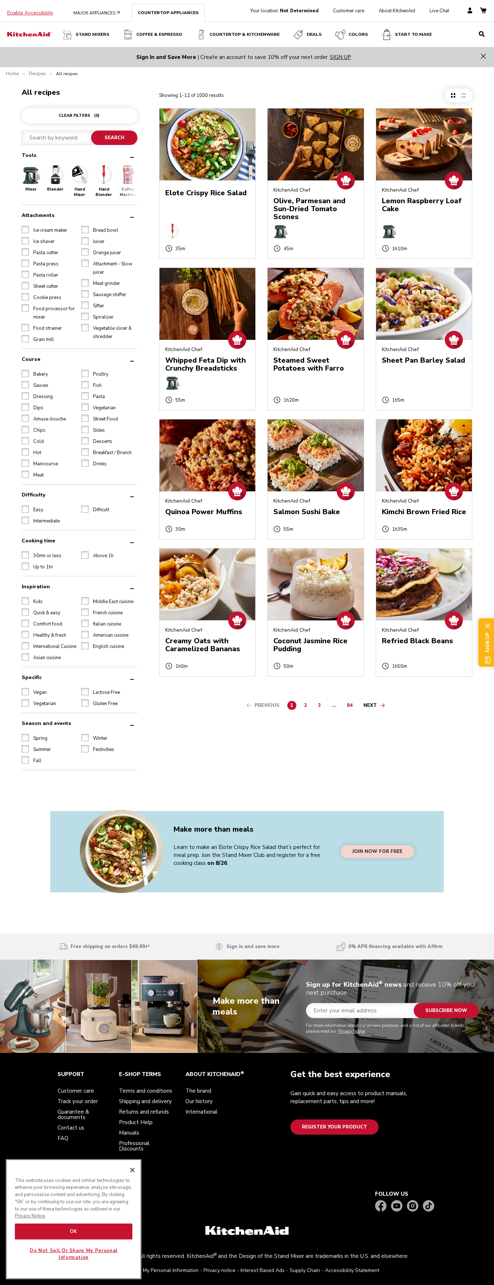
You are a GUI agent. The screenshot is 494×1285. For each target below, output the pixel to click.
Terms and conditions (145, 1090)
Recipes (37, 74)
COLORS (358, 34)
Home (12, 74)
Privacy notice (219, 1270)
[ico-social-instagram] (412, 1206)
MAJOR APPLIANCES (96, 13)
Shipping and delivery (145, 1101)
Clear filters (79, 115)
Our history (199, 1101)
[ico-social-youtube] (396, 1206)
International (201, 1111)
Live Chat (439, 11)
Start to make (413, 34)
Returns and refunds (144, 1111)
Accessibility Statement (352, 1270)
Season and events (46, 723)
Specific (32, 677)
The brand (198, 1090)
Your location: (284, 11)
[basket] (483, 11)
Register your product (334, 1127)
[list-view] (463, 95)
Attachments (38, 215)
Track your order (78, 1101)
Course (31, 359)
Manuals (129, 1132)
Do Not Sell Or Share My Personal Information (74, 1253)
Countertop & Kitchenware (244, 34)
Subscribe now (446, 1010)
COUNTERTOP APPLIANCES (168, 13)
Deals (314, 34)
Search (114, 138)
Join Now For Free (377, 851)
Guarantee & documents (73, 1114)
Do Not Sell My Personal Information (157, 1270)
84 (351, 706)
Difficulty (33, 494)
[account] (470, 11)
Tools (29, 155)
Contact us (71, 1127)
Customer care (348, 11)
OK (73, 1231)
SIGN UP (340, 57)
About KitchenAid (397, 11)
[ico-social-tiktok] (428, 1206)
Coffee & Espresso (159, 34)
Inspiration (36, 586)
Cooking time (38, 540)
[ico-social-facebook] (381, 1206)
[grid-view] (453, 95)
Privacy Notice (351, 1031)
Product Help (136, 1122)
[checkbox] (25, 229)
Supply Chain (305, 1270)
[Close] (132, 1170)
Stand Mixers (92, 34)
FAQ (63, 1138)
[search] (482, 34)
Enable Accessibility (30, 13)
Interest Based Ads (262, 1270)
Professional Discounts (134, 1146)
